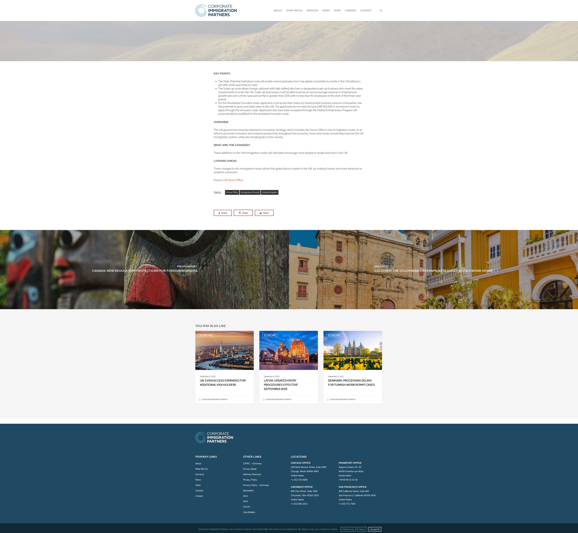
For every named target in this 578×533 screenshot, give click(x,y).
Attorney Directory (252, 474)
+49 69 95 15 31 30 (348, 479)
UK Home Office (233, 180)
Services (199, 474)
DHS (245, 501)
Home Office (232, 192)
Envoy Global (249, 469)
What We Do (201, 469)
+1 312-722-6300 (299, 479)
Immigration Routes (250, 192)
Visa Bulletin (249, 512)
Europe (289, 58)
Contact (199, 496)
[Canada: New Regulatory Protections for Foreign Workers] (144, 269)
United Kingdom (269, 192)
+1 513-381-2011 (299, 503)
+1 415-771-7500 (347, 503)
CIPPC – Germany (252, 463)
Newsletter (248, 490)
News (198, 479)
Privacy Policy (250, 479)
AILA (245, 496)
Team (198, 485)
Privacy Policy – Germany (256, 485)
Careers (199, 490)
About (198, 463)
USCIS (246, 506)
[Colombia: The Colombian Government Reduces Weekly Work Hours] (433, 269)
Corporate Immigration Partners (214, 399)
